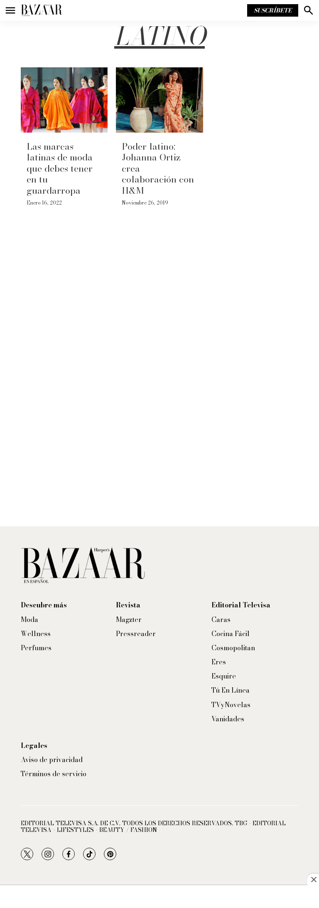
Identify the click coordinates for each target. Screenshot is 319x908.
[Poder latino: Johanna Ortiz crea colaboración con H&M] (159, 100)
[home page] (41, 10)
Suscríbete (273, 10)
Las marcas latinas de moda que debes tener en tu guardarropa (60, 168)
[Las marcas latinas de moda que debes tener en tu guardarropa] (64, 100)
